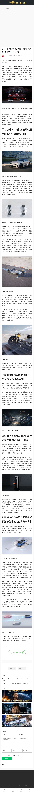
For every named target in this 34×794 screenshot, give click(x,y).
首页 (2, 8)
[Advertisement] (17, 29)
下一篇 (4, 680)
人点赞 (22, 668)
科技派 (7, 8)
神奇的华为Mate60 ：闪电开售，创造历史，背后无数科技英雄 (16, 683)
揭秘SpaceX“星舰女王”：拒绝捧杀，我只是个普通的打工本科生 (17, 713)
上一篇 (4, 675)
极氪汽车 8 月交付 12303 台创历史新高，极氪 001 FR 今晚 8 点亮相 (17, 678)
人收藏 (13, 668)
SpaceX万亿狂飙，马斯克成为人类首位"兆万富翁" (14, 700)
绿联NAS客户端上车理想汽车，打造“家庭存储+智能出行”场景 (17, 725)
